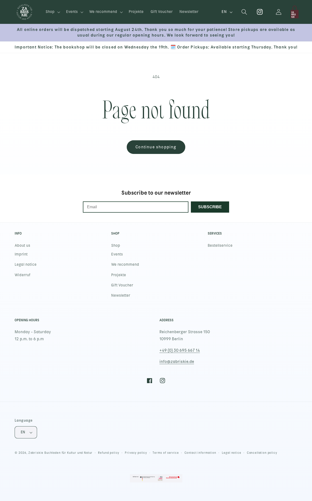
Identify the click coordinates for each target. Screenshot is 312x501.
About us (22, 245)
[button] (52, 12)
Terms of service (166, 452)
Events (117, 254)
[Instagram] (260, 12)
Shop (115, 245)
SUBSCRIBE (210, 207)
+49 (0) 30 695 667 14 (179, 350)
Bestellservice (220, 245)
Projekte (118, 275)
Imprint (21, 254)
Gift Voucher (122, 285)
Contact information (200, 452)
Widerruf (22, 275)
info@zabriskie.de (176, 361)
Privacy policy (136, 452)
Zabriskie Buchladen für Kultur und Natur (60, 452)
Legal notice (26, 264)
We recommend (125, 264)
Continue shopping (156, 147)
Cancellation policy (262, 452)
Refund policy (108, 452)
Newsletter (120, 295)
